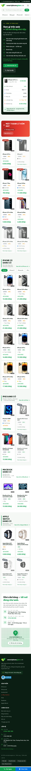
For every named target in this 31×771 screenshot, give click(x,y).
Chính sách (24, 755)
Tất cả (4, 270)
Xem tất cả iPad (23, 400)
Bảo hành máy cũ (5, 711)
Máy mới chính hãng (6, 716)
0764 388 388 (12, 618)
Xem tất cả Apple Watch (21, 525)
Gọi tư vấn (10, 70)
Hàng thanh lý (5, 713)
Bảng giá (12, 15)
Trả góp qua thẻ (5, 722)
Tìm (27, 10)
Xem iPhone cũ (11, 65)
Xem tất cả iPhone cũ (22, 266)
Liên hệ (3, 757)
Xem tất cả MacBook (22, 477)
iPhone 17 (12, 270)
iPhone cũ (4, 15)
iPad (2, 697)
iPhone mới (20, 15)
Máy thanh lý (6, 695)
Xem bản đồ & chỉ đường (7, 749)
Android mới (4, 692)
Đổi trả (3, 719)
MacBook (3, 700)
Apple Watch (4, 703)
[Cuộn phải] (30, 15)
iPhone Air (20, 270)
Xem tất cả (7, 133)
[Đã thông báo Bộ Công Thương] (6, 677)
